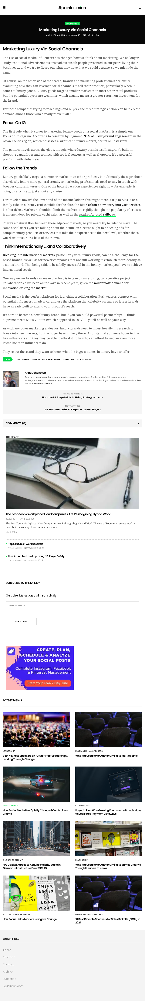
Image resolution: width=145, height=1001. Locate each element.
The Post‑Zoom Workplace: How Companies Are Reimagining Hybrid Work (58, 514)
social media (84, 359)
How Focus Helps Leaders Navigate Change (30, 919)
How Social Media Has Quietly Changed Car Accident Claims (36, 812)
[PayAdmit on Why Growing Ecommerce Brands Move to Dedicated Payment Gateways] (108, 784)
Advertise (9, 957)
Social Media (72, 23)
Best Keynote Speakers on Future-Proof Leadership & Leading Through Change (35, 757)
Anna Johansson (55, 35)
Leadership (9, 751)
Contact (8, 964)
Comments (16, 423)
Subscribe (9, 979)
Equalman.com (13, 986)
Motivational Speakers (89, 751)
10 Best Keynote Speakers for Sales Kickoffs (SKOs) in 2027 (107, 920)
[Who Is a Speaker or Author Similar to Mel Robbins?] (108, 729)
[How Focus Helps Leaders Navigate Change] (36, 893)
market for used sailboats (97, 214)
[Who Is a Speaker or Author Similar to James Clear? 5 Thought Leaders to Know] (108, 838)
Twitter (35, 383)
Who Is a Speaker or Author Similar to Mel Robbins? (106, 756)
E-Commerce (82, 806)
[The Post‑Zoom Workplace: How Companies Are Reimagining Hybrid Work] (72, 473)
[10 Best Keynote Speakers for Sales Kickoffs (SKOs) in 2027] (108, 893)
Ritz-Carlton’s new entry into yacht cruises (110, 205)
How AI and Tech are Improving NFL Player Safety (36, 556)
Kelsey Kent (12, 519)
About (7, 950)
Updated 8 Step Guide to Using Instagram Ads (72, 397)
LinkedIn (48, 383)
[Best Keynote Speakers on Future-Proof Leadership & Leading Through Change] (36, 729)
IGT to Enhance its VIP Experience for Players (72, 409)
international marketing (46, 359)
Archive (8, 972)
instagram (23, 359)
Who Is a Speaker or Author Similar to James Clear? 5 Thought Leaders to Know (108, 866)
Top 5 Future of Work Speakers (25, 544)
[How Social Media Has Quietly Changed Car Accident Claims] (36, 784)
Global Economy (13, 860)
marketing (68, 359)
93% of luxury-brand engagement (108, 136)
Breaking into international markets (29, 255)
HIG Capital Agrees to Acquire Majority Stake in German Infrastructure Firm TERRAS (32, 866)
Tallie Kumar (15, 548)
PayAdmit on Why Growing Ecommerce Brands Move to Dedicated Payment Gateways (108, 812)
